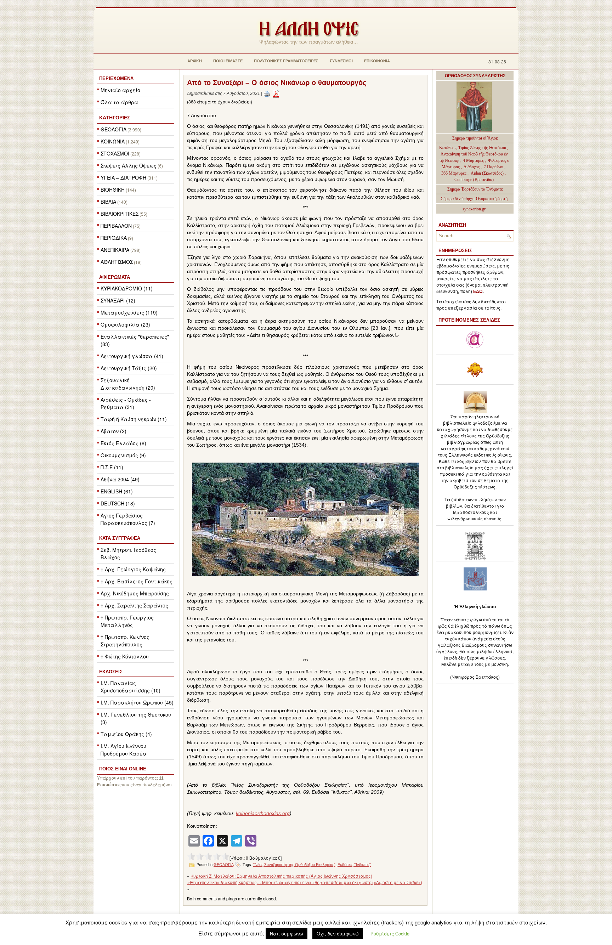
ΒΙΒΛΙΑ (108, 201)
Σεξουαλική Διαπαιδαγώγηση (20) (128, 384)
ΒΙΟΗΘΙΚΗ (113, 189)
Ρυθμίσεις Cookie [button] (389, 933)
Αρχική (194, 61)
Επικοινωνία (377, 61)
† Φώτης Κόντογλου (125, 656)
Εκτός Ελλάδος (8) (123, 443)
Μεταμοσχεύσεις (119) (129, 312)
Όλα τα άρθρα (119, 102)
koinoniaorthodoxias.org (263, 813)
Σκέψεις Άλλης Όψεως (129, 165)
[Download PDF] (275, 93)
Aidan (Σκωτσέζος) (487, 173)
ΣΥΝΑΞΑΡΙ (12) (118, 300)
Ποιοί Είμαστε (228, 61)
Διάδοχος (472, 166)
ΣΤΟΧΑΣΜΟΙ (115, 153)
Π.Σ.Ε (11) (112, 467)
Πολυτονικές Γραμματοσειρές (286, 61)
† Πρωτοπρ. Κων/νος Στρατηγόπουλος (125, 640)
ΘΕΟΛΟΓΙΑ (113, 129)
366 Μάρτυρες (454, 173)
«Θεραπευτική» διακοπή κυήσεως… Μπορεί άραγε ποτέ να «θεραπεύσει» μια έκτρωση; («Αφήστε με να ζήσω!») (304, 882)
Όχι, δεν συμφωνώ (338, 933)
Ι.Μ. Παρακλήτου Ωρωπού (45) (137, 702)
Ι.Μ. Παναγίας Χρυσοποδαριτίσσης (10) (130, 686)
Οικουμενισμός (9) (123, 455)
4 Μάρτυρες (474, 160)
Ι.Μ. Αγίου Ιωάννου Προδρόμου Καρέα (124, 749)
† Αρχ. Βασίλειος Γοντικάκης (136, 581)
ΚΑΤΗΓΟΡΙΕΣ (114, 117)
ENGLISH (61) (117, 491)
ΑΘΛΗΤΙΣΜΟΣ (117, 261)
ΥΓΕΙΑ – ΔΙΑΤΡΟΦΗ (123, 177)
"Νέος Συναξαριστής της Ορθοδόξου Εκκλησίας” (294, 864)
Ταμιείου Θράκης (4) (126, 733)
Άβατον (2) (113, 431)
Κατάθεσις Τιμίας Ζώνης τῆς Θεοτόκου (473, 147)
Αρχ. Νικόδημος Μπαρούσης (135, 593)
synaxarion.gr (474, 208)
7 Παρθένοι (493, 166)
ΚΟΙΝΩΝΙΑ (113, 141)
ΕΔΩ (478, 291)
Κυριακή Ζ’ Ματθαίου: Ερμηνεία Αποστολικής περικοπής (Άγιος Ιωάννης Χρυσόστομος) (281, 876)
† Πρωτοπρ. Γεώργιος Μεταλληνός (127, 621)
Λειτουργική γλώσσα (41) (132, 356)
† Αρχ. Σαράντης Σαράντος (134, 605)
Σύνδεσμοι (341, 61)
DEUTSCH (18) (118, 503)
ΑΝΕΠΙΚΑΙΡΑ (115, 249)
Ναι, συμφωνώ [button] (286, 933)
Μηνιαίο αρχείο (120, 90)
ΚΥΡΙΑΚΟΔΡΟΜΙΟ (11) (127, 288)
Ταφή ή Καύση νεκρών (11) (134, 419)
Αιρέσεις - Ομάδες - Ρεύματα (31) (126, 403)
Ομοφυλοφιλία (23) (125, 324)
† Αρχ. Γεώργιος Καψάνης (133, 569)
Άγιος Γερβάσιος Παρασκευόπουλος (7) (128, 519)
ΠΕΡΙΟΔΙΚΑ (114, 237)
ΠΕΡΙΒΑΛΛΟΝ (116, 225)
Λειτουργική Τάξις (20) (129, 368)
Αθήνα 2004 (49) (120, 479)
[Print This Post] (266, 93)
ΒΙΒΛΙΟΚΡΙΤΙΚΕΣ (119, 213)
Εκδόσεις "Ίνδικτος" (354, 864)
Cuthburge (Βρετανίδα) (474, 179)
